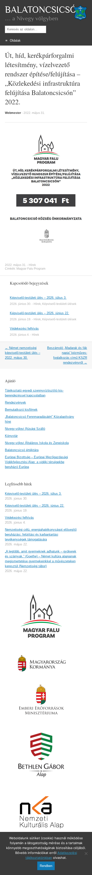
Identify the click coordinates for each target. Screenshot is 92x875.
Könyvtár (11, 436)
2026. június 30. (20, 304)
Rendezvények (15, 402)
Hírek (32, 265)
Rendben (46, 866)
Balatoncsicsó (41, 10)
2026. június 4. (19, 334)
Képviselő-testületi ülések (59, 304)
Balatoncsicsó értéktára (22, 450)
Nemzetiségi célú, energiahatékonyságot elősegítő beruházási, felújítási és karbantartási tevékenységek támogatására (41, 534)
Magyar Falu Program (30, 268)
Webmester (13, 113)
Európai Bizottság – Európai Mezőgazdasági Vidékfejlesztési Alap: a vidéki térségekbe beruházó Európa (36, 462)
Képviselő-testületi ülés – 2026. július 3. (38, 298)
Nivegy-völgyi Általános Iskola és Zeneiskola (37, 443)
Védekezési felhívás (24, 328)
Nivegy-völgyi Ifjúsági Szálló (25, 429)
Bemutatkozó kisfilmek (21, 409)
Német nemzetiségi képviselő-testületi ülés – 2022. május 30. (22, 353)
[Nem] (85, 853)
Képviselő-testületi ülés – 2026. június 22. (39, 313)
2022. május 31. (34, 113)
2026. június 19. (20, 319)
